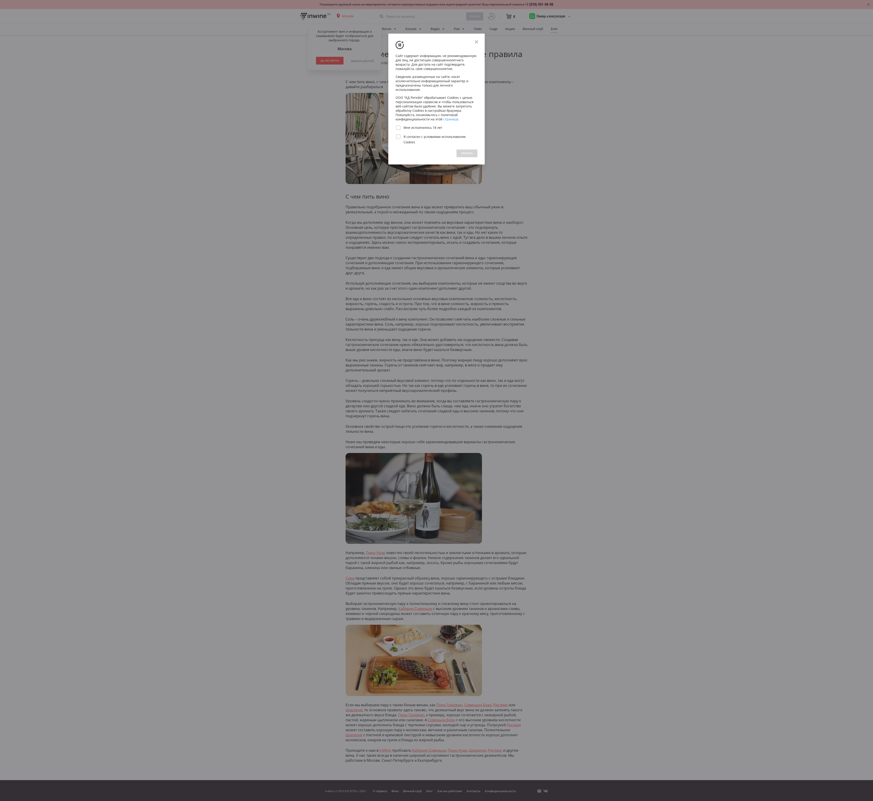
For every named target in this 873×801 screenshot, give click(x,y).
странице (450, 119)
